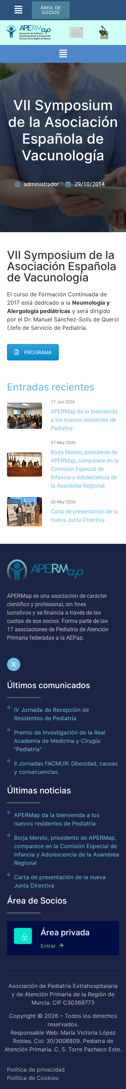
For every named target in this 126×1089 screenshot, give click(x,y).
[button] (18, 9)
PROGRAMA (37, 352)
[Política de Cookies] (63, 1073)
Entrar (48, 946)
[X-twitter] (13, 664)
